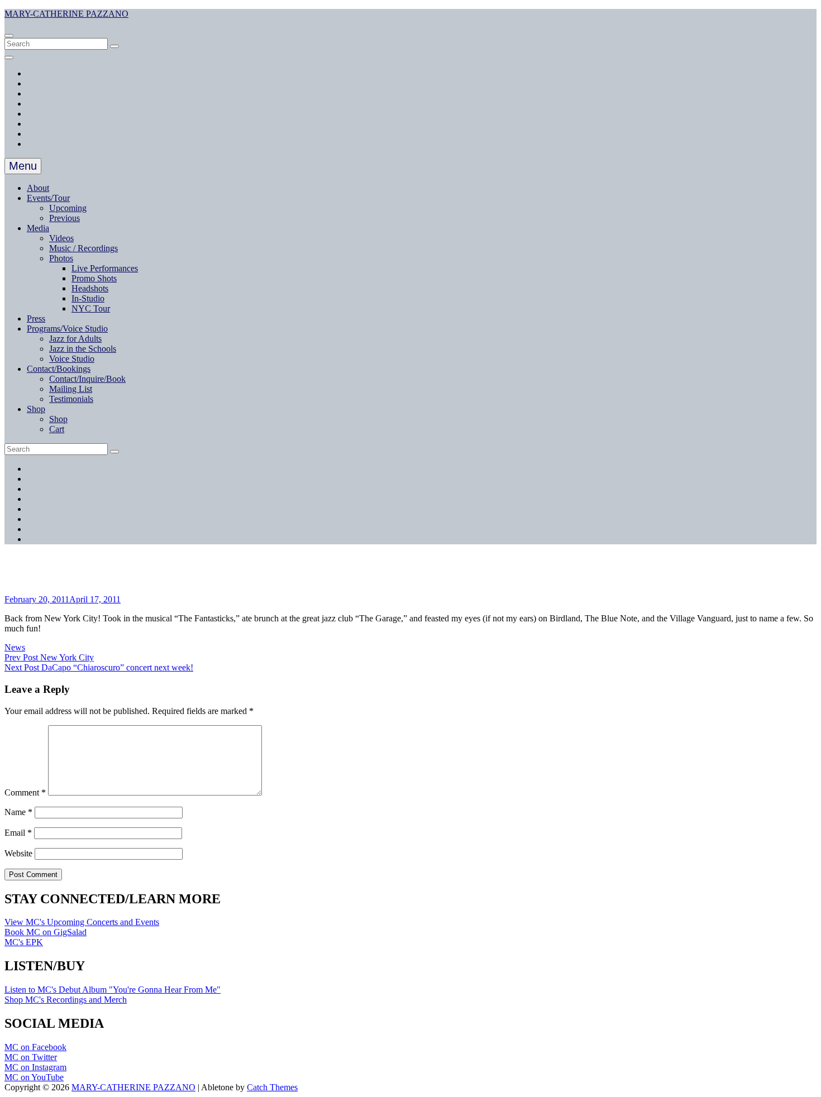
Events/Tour (48, 198)
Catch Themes (272, 1087)
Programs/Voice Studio (67, 328)
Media (38, 228)
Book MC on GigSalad (45, 932)
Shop (36, 409)
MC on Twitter (30, 1057)
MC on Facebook (35, 1047)
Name (18, 812)
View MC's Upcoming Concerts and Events (81, 922)
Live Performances (104, 268)
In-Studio (87, 298)
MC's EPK (23, 942)
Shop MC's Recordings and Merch (65, 999)
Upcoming (68, 208)
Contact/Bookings (58, 368)
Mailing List (70, 389)
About (38, 188)
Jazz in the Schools (82, 348)
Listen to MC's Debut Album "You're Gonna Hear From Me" (112, 989)
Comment (25, 792)
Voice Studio (71, 358)
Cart (56, 429)
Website (18, 853)
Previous (64, 218)
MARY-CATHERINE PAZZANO (66, 13)
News (14, 647)
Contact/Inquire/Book (87, 379)
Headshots (89, 288)
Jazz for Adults (75, 338)
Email (18, 832)
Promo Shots (94, 278)
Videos (61, 238)
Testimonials (71, 399)
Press (36, 318)
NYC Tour (90, 308)
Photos (61, 258)
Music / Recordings (83, 248)
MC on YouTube (34, 1077)
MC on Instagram (35, 1067)
